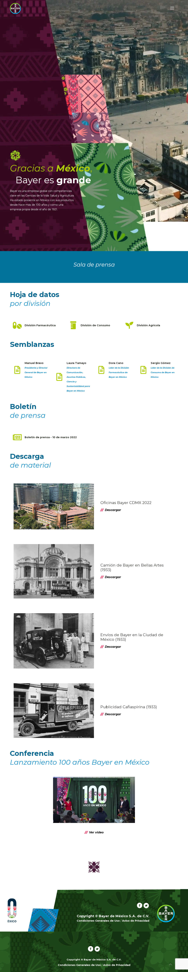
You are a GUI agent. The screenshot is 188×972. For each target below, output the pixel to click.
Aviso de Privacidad (135, 920)
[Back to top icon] (170, 964)
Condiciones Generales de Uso (98, 920)
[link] (94, 800)
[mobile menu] (172, 8)
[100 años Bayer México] (15, 8)
